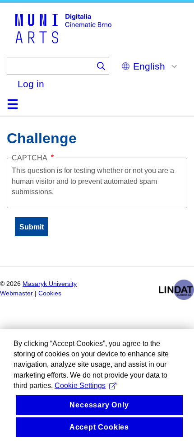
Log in (31, 84)
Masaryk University (50, 283)
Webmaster (16, 293)
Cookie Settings (80, 385)
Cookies (49, 293)
